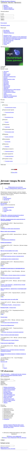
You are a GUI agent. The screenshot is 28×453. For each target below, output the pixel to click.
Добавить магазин (7, 7)
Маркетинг (6, 84)
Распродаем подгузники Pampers (8, 343)
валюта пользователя (8, 207)
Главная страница (7, 424)
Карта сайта (6, 43)
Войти (2, 19)
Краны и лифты (7, 401)
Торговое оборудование (9, 400)
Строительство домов (8, 398)
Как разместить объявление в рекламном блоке (15, 38)
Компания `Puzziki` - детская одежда (8, 307)
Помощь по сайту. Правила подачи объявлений (15, 36)
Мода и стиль (6, 85)
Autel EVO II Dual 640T (9, 394)
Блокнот (6, 5)
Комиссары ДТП (7, 397)
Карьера (5, 77)
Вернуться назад (5, 447)
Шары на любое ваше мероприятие (8, 231)
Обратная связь (16, 424)
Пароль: (2, 16)
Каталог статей (7, 41)
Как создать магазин (8, 40)
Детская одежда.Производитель (7, 325)
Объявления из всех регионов (8, 448)
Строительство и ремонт (9, 92)
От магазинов (7, 198)
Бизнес (5, 72)
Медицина (6, 83)
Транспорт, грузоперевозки (10, 96)
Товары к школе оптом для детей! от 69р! (9, 299)
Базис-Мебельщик (7, 393)
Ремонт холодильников (9, 389)
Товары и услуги (7, 94)
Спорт (5, 93)
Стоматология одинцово (9, 388)
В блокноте (6, 419)
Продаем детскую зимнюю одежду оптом (9, 250)
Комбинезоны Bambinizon (6, 242)
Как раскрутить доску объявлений (11, 39)
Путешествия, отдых (8, 90)
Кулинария (6, 81)
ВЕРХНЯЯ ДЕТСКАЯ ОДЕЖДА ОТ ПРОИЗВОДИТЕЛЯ (12, 268)
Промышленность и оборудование (11, 89)
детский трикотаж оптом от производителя (10, 258)
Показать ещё (4, 361)
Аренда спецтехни (8, 396)
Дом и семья (6, 75)
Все (5, 197)
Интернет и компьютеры (9, 76)
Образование (6, 87)
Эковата (5, 402)
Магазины (6, 6)
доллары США (7, 210)
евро (5, 211)
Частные (6, 199)
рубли (5, 208)
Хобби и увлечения (8, 97)
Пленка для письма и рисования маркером (10, 334)
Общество (5, 88)
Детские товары (4, 317)
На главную (6, 30)
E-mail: (2, 14)
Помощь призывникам (9, 387)
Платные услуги (7, 35)
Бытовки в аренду (7, 392)
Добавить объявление (8, 9)
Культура (5, 80)
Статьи (5, 44)
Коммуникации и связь (9, 79)
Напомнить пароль (5, 25)
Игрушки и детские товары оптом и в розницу (10, 277)
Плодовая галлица (9, 161)
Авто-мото (6, 71)
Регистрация (4, 22)
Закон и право (6, 74)
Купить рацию (7, 391)
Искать (2, 382)
